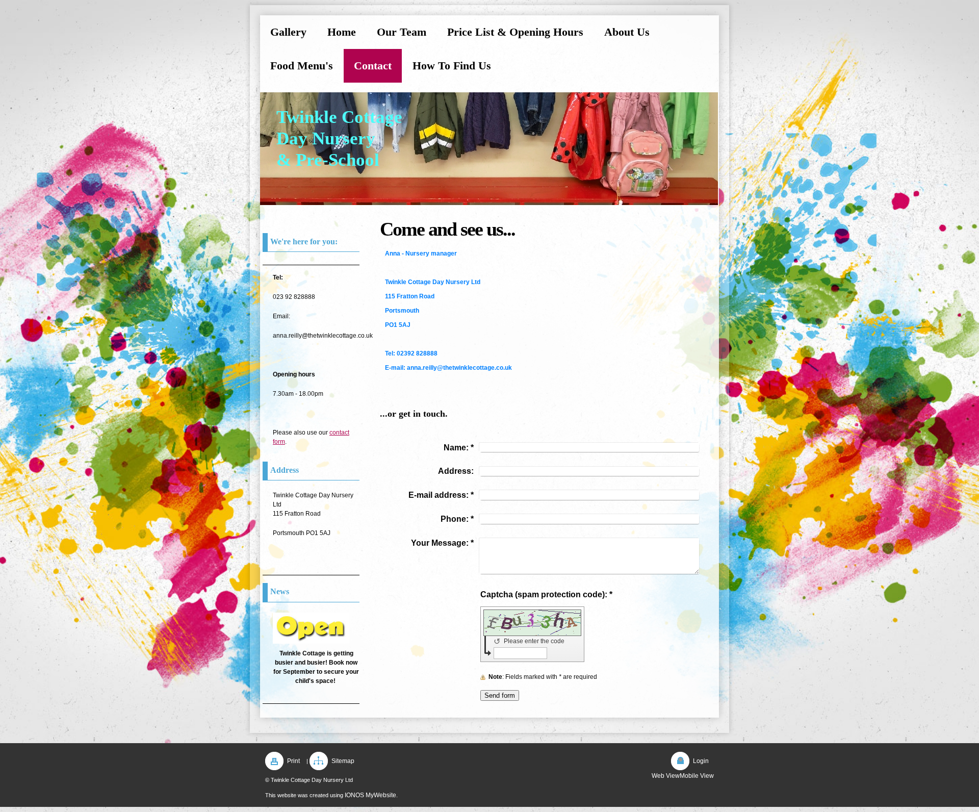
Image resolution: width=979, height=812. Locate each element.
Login (701, 761)
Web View (666, 775)
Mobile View (697, 775)
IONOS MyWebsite (370, 795)
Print (293, 761)
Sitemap (342, 761)
